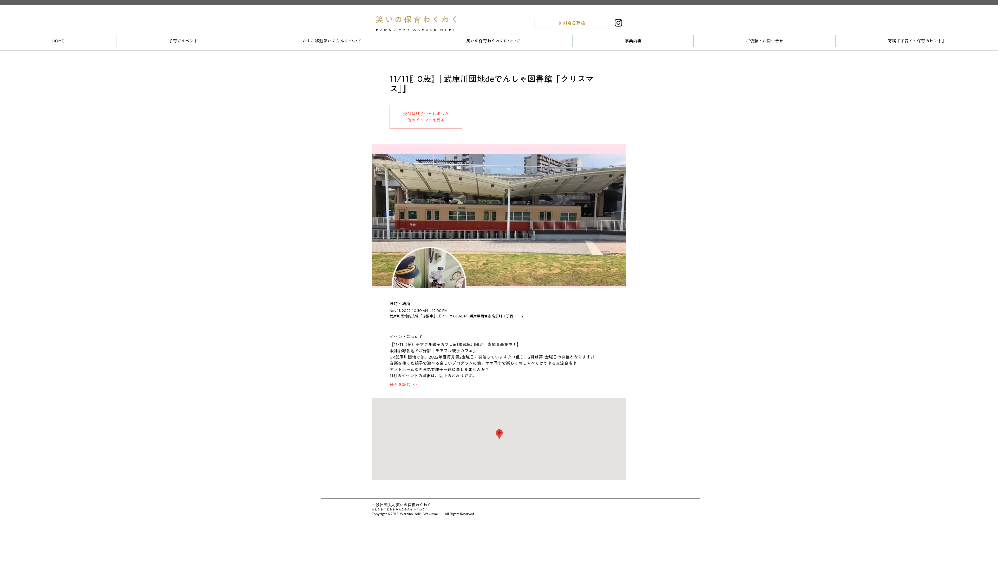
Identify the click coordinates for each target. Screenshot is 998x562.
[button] (572, 23)
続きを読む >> (403, 384)
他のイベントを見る (426, 120)
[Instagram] (618, 23)
